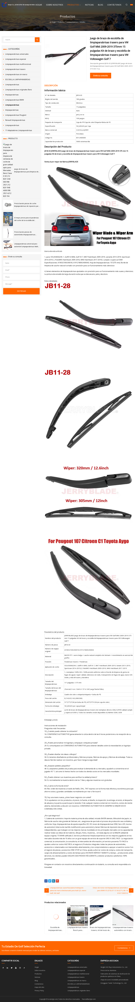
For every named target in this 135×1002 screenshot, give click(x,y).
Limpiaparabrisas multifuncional (18, 64)
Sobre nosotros (54, 4)
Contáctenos (114, 4)
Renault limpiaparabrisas (15, 120)
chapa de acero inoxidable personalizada (114, 980)
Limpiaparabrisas (72, 22)
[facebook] (3, 967)
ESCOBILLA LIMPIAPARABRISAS (17, 79)
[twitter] (11, 967)
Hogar (38, 4)
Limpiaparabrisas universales (17, 54)
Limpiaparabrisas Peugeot (15, 115)
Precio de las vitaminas (108, 970)
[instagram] (20, 967)
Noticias (89, 4)
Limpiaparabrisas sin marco (16, 74)
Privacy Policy (39, 991)
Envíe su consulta (100, 75)
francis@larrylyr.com (89, 999)
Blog (100, 4)
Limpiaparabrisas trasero (15, 69)
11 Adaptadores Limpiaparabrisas (18, 130)
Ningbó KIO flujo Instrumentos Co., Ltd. (114, 967)
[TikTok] (24, 967)
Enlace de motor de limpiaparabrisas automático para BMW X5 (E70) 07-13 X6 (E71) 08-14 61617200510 (110, 890)
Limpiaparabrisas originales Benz (18, 89)
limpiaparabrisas (12, 95)
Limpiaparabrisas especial (15, 59)
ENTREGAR (21, 291)
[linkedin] (7, 967)
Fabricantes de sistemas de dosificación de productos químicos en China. (115, 975)
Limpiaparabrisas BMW (14, 100)
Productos (73, 4)
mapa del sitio (39, 987)
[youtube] (15, 967)
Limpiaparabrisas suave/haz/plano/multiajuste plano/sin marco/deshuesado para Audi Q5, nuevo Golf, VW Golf (68, 890)
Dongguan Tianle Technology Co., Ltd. (114, 983)
